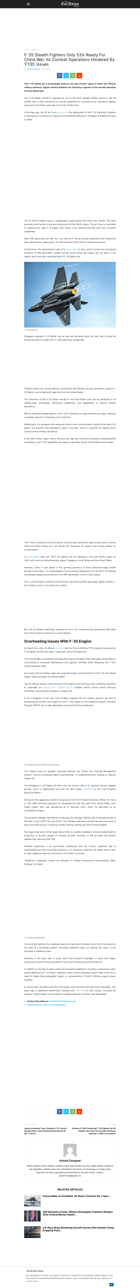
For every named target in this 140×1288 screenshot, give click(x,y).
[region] (70, 29)
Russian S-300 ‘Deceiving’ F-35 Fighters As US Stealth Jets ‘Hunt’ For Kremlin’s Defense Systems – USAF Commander (94, 1131)
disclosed (59, 648)
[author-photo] (70, 1157)
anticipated (34, 556)
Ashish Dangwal (33, 69)
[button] (28, 4)
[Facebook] (59, 75)
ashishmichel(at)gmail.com (62, 1001)
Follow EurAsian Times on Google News (46, 1004)
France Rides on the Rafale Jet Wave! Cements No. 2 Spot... (76, 1196)
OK (111, 1284)
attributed (80, 990)
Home (26, 49)
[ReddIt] (79, 75)
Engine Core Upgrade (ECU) (58, 687)
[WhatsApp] (72, 75)
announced (62, 112)
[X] (66, 75)
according (88, 789)
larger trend (72, 249)
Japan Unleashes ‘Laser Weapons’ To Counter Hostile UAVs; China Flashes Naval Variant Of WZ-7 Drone (45, 1131)
